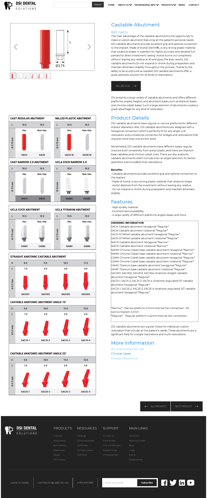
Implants (57, 436)
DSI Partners (109, 440)
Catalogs (81, 436)
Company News (85, 450)
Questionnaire (110, 450)
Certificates (82, 445)
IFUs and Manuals (111, 445)
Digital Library (136, 459)
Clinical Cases (121, 353)
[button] (125, 4)
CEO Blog (82, 455)
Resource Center (137, 440)
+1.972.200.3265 (85, 482)
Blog (131, 445)
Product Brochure (124, 358)
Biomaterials (59, 445)
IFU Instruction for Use (127, 349)
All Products (59, 459)
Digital (56, 455)
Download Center (85, 440)
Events (132, 455)
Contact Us (108, 436)
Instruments (59, 440)
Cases (132, 450)
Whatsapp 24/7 (110, 455)
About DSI (134, 436)
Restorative (59, 450)
